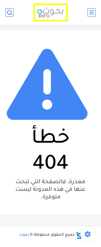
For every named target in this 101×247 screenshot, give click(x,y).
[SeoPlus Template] (79, 235)
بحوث (24, 235)
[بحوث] (50, 13)
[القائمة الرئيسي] (92, 12)
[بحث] (9, 12)
